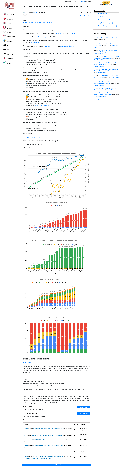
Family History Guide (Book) (105, 23)
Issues (9, 32)
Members (10, 41)
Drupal (73, 33)
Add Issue (83, 407)
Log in (5, 71)
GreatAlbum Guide (103, 13)
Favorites (83, 16)
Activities (10, 58)
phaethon (26, 376)
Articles (9, 28)
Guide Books (11, 15)
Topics (9, 23)
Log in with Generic (56, 465)
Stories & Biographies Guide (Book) (107, 26)
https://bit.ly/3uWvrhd (50, 46)
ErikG (25, 435)
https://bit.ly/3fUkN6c (67, 46)
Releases (10, 19)
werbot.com (27, 362)
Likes (89, 16)
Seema (35, 12)
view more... (97, 99)
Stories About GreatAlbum (105, 20)
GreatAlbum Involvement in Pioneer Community (37, 22)
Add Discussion (84, 413)
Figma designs (43, 37)
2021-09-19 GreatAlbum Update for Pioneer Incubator (48, 428)
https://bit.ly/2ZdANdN (41, 105)
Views (9, 46)
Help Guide (100, 17)
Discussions (11, 36)
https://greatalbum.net (33, 137)
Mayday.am (26, 393)
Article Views (81, 1)
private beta (35, 42)
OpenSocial (57, 33)
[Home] (11, 5)
